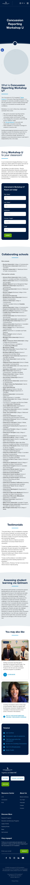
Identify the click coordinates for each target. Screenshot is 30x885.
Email (6, 226)
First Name (7, 194)
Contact (22, 808)
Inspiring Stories (5, 826)
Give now (5, 784)
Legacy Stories (5, 823)
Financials (22, 802)
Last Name (7, 202)
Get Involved (4, 832)
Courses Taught (9, 218)
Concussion (4, 799)
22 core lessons (10, 122)
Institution (7, 210)
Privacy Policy (15, 881)
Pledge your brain (17, 778)
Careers (22, 805)
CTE (2, 797)
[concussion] (6, 3)
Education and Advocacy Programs (10, 820)
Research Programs (6, 818)
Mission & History (24, 797)
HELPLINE (5, 778)
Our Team (22, 799)
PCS (2, 802)
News (2, 829)
